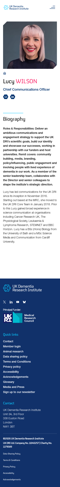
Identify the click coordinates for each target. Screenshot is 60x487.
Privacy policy (12, 367)
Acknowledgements (15, 377)
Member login (12, 346)
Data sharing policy (15, 356)
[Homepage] (22, 294)
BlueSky (24, 302)
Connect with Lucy (13, 97)
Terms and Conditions (17, 362)
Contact (8, 341)
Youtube (17, 302)
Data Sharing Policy (11, 453)
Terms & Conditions (11, 460)
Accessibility (11, 372)
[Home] (5, 73)
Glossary (8, 382)
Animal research (13, 351)
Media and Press (13, 387)
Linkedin (11, 302)
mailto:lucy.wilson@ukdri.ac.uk (6, 97)
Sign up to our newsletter (19, 392)
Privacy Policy (9, 466)
